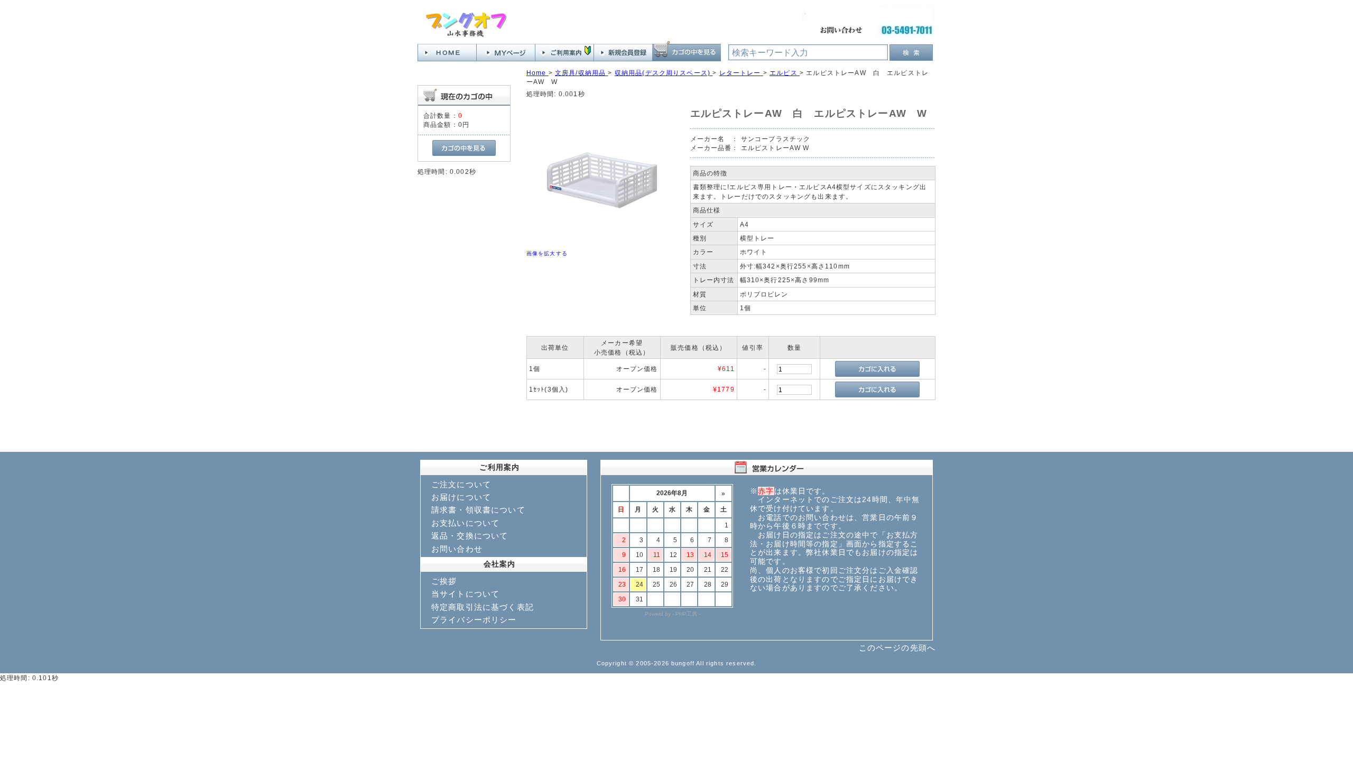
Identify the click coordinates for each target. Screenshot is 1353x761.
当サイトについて (465, 593)
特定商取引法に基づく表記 (482, 606)
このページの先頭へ (897, 647)
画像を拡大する (547, 253)
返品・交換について (469, 535)
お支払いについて (465, 522)
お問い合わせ (457, 548)
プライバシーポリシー (474, 619)
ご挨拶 (444, 581)
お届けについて (461, 497)
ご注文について (461, 484)
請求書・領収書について (478, 509)
